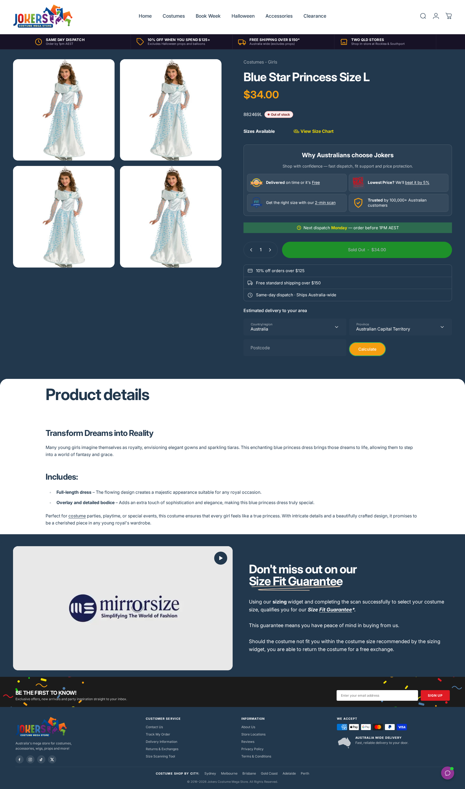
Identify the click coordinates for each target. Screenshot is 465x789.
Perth (305, 773)
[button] (220, 558)
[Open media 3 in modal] (64, 217)
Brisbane (249, 773)
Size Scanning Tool (160, 756)
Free (316, 182)
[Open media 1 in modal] (64, 110)
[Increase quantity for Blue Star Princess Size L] (271, 250)
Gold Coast (269, 773)
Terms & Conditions (256, 756)
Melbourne (229, 773)
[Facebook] (19, 759)
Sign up (435, 695)
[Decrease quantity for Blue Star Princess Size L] (250, 250)
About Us (248, 727)
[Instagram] (30, 759)
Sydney (210, 773)
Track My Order (158, 734)
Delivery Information (161, 742)
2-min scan (325, 202)
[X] (52, 759)
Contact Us (154, 727)
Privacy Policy (252, 749)
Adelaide (289, 773)
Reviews (247, 742)
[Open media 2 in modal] (171, 110)
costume (77, 515)
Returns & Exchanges (162, 749)
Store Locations (253, 734)
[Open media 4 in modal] (171, 217)
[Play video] (123, 608)
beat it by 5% (417, 182)
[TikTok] (41, 759)
